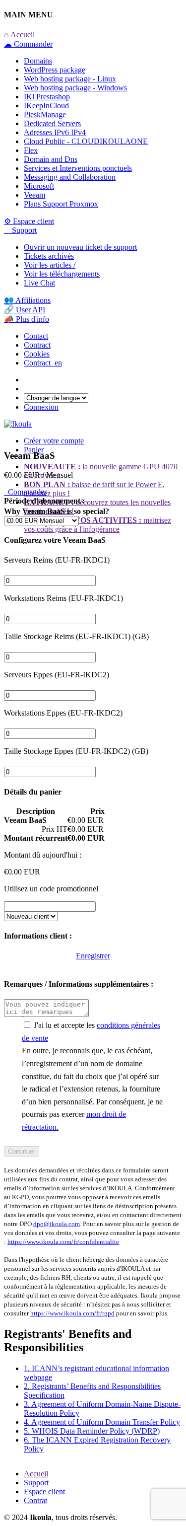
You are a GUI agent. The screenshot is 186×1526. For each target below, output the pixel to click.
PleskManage (45, 114)
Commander (25, 492)
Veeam (34, 195)
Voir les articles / (49, 265)
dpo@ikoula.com (56, 1224)
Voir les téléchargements (62, 274)
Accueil (36, 1473)
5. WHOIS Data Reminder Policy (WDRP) (92, 1431)
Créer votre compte (54, 440)
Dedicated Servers (52, 123)
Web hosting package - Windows (75, 87)
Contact (36, 336)
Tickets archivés (49, 256)
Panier (34, 449)
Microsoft (39, 186)
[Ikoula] (18, 424)
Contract (37, 345)
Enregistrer (93, 955)
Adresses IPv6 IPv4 (55, 132)
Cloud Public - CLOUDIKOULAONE (86, 141)
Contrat (35, 1500)
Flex (31, 150)
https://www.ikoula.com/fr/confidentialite (63, 1241)
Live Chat (39, 283)
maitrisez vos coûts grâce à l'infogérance (97, 524)
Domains (38, 61)
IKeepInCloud (46, 105)
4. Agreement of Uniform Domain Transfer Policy (102, 1422)
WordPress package (54, 70)
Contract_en (43, 363)
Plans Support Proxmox (61, 204)
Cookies (37, 354)
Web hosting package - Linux (70, 78)
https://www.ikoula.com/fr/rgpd (72, 1313)
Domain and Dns (50, 159)
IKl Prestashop (47, 96)
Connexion (41, 407)
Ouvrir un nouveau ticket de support (80, 247)
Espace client (44, 1491)
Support (36, 1482)
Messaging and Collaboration (70, 177)
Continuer (21, 1151)
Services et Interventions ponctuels (78, 168)
